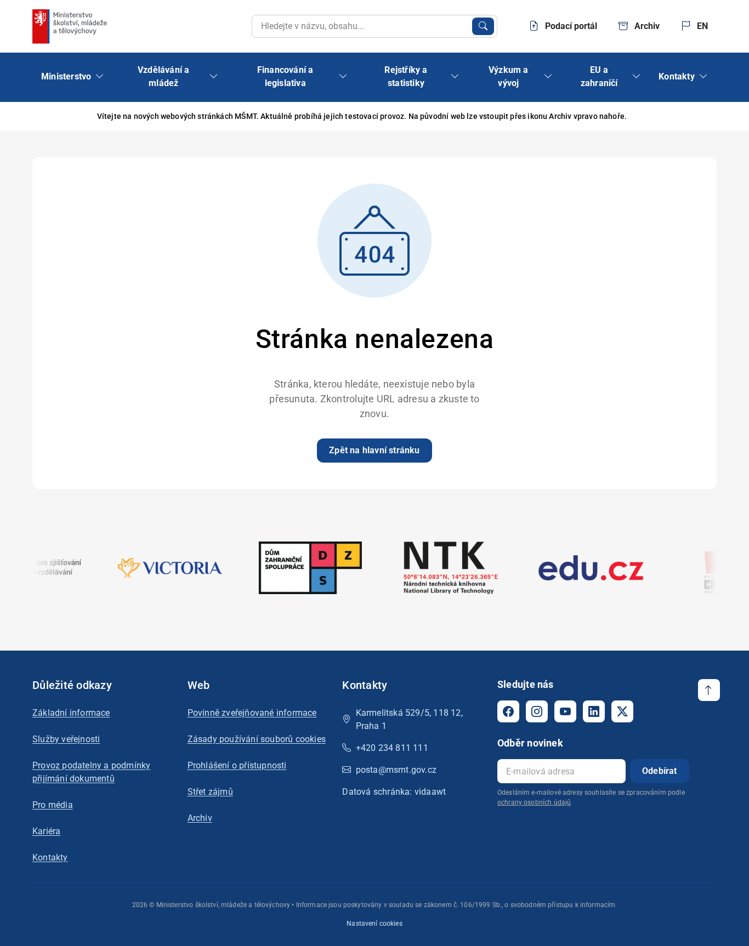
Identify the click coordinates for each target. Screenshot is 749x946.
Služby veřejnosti (66, 739)
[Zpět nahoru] (709, 690)
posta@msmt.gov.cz (396, 770)
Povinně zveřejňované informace (252, 713)
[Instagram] (537, 711)
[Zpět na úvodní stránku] (70, 26)
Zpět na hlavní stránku (374, 450)
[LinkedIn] (594, 711)
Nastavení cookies (374, 923)
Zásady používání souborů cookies (257, 739)
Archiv (200, 818)
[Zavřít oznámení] (708, 116)
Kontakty (50, 857)
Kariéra (46, 831)
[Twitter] (622, 711)
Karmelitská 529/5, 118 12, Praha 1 (409, 719)
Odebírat (659, 771)
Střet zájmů (210, 792)
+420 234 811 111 (392, 748)
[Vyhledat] (483, 26)
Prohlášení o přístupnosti (237, 765)
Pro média (52, 805)
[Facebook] (508, 711)
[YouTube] (565, 711)
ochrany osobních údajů (534, 802)
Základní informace (71, 713)
